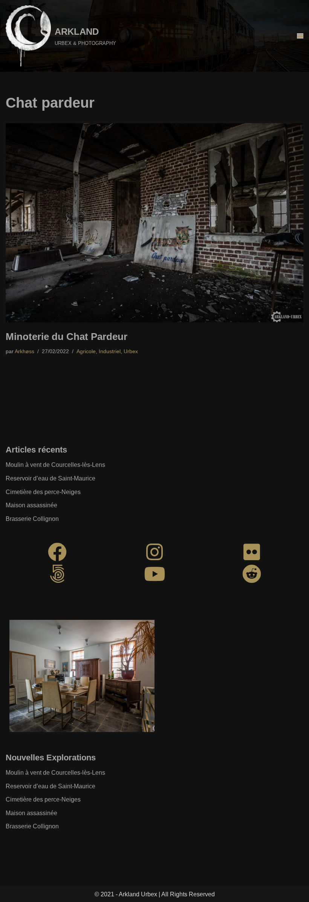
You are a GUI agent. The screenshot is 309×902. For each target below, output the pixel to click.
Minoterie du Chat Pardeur (66, 336)
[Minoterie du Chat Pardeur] (154, 222)
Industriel (110, 351)
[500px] (57, 573)
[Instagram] (154, 551)
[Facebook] (57, 551)
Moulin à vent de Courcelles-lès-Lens (55, 465)
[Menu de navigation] (300, 36)
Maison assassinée (31, 505)
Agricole (86, 351)
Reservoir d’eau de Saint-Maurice (50, 478)
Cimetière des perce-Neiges (43, 492)
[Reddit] (251, 573)
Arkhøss (24, 351)
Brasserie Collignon (32, 519)
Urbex (131, 351)
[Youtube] (154, 573)
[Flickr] (251, 551)
